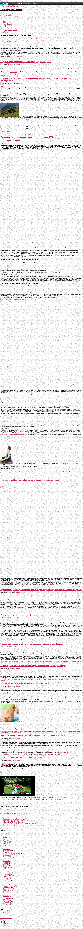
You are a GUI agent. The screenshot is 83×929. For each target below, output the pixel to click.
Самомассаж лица (9, 857)
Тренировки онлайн (7, 903)
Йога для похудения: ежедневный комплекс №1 (21, 757)
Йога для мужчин (6, 858)
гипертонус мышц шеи (21, 476)
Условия (24, 692)
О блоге (4, 22)
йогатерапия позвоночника (35, 74)
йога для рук (42, 679)
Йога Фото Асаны (6, 869)
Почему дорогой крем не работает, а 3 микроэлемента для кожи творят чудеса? (19, 820)
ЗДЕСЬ (20, 721)
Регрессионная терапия (8, 898)
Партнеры (7, 26)
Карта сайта (7, 25)
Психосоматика (6, 896)
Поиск (1, 16)
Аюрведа (5, 837)
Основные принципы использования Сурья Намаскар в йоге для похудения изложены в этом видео (49, 774)
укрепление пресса (68, 661)
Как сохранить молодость (8, 875)
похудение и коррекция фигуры (62, 639)
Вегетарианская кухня (10, 845)
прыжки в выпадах (54, 610)
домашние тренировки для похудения (27, 610)
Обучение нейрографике (10, 886)
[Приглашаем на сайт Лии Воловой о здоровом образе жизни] (13, 813)
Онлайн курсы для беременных (14, 853)
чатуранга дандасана (67, 586)
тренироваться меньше (72, 610)
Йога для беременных (9, 852)
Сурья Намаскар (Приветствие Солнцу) (10, 774)
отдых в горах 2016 (38, 134)
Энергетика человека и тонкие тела (10, 905)
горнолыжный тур (50, 58)
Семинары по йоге (17, 679)
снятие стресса (50, 695)
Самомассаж (5, 899)
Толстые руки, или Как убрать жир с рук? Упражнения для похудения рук (32, 666)
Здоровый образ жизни (9, 754)
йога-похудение (75, 731)
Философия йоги (6, 904)
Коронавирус (5, 877)
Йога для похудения (23, 58)
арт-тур (4, 833)
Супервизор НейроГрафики (11, 30)
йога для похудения (36, 639)
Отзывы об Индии (9, 868)
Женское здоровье (6, 843)
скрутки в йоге (63, 74)
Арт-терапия (5, 832)
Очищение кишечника (10, 893)
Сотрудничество (8, 24)
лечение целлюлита (46, 661)
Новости (5, 889)
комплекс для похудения (30, 799)
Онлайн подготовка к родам (14, 854)
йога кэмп (57, 58)
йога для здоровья (50, 731)
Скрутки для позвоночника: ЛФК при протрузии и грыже (25, 62)
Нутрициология (6, 891)
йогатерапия (29, 476)
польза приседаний (60, 661)
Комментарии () (76, 586)
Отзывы (4, 31)
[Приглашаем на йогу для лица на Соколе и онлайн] (11, 808)
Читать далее (20, 56)
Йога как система (26, 754)
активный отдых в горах (22, 134)
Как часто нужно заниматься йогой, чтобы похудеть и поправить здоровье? (33, 735)
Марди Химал (30, 134)
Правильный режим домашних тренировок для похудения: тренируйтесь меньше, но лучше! (41, 590)
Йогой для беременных (47, 725)
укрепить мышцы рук (58, 586)
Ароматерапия (8, 872)
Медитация (7, 862)
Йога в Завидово (6, 849)
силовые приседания (62, 610)
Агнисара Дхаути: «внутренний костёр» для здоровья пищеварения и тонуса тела (20, 823)
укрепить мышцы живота (38, 586)
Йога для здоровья (8, 58)
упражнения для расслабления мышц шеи (63, 476)
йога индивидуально (67, 731)
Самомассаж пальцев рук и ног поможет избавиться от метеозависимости (18, 824)
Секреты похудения (7, 900)
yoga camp (44, 58)
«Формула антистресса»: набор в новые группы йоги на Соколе (16, 825)
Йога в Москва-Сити (7, 850)
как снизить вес (44, 639)
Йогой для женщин (28, 725)
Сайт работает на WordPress (6, 918)
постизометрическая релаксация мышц (46, 476)
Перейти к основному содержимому (8, 5)
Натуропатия (5, 882)
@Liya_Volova (3, 927)
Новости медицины (9, 890)
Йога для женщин (8, 639)
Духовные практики (7, 842)
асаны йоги (30, 661)
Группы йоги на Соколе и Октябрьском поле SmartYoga (14, 818)
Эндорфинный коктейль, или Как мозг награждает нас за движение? (17, 826)
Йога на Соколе (6, 864)
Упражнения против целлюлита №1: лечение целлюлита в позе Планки (31, 644)
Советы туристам (6, 902)
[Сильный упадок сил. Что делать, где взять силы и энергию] (19, 804)
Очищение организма (7, 892)
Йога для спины (16, 74)
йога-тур (61, 58)
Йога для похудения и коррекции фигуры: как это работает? (27, 615)
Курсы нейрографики (9, 885)
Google (1, 67)
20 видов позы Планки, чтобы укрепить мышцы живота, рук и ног (29, 480)
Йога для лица (15, 58)
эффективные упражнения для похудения (44, 799)
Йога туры (30, 58)
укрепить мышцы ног (49, 586)
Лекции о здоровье (7, 879)
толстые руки (57, 679)
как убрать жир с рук (49, 679)
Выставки (5, 840)
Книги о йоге (6, 876)
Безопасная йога (6, 838)
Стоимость (5, 32)
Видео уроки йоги (7, 839)
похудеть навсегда (73, 639)
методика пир (35, 476)
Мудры (6, 863)
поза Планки (22, 586)
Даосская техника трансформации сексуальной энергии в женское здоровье (27, 914)
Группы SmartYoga (7, 27)
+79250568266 (3, 923)
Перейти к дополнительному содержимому (9, 6)
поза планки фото (29, 586)
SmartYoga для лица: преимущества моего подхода (13, 822)
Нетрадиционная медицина (8, 888)
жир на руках (27, 679)
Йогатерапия (35, 58)
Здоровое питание (9, 846)
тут (7, 95)
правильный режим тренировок (42, 610)
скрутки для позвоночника (72, 74)
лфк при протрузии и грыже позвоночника (50, 74)
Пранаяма (5, 894)
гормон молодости (7, 841)
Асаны (5, 586)
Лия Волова (17, 41)
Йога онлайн (5, 865)
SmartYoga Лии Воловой (11, 9)
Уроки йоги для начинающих (11, 835)
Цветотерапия (8, 887)
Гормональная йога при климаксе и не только (21, 913)
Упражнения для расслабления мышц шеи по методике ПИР (26, 137)
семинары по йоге (46, 134)
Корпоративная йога (7, 878)
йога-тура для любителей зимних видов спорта (36, 44)
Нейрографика (6, 29)
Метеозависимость (7, 880)
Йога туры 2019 (8, 867)
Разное (4, 897)
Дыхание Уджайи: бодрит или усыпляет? (11, 821)
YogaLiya (7, 23)
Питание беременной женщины (14, 847)
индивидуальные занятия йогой (39, 731)
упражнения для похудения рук (66, 679)
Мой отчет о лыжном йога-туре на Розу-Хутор (20, 39)
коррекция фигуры (52, 639)
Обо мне (4, 21)
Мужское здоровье (7, 881)
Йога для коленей (9, 873)
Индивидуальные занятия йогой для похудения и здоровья (25, 683)
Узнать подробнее (4, 4)
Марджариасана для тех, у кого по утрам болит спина (14, 819)
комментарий (76, 476)
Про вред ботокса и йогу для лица (10, 827)
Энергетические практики (8, 907)
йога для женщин (28, 639)
